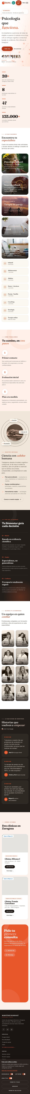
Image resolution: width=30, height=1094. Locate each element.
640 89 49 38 (9, 866)
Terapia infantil (6, 1037)
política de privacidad (21, 988)
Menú (24, 2)
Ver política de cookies (9, 1070)
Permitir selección (15, 1090)
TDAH (3, 1044)
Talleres (4, 1059)
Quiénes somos (6, 1054)
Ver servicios (19, 48)
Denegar (15, 1086)
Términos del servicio (22, 998)
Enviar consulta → (15, 992)
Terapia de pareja (6, 1042)
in (7, 1029)
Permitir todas (15, 1082)
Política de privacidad (10, 998)
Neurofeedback (6, 1039)
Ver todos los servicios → (8, 1047)
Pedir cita (18, 2)
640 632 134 (9, 911)
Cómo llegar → (10, 870)
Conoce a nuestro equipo (11, 499)
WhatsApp (10, 955)
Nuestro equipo (6, 1056)
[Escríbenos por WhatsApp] (13, 2)
